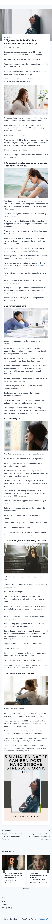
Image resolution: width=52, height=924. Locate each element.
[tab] (23, 888)
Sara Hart (8, 47)
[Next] (48, 871)
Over (3, 901)
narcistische (40, 266)
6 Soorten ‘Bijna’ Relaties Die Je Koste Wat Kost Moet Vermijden (13, 835)
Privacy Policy (7, 908)
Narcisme (7, 37)
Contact (5, 904)
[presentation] (13, 862)
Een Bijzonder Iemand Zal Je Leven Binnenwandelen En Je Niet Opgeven (39, 835)
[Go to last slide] (4, 871)
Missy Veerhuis (10, 880)
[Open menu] (49, 3)
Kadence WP (44, 919)
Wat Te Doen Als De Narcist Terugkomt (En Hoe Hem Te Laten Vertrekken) (13, 875)
